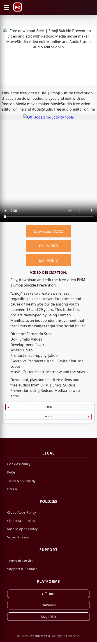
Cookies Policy (18, 464)
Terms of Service (20, 560)
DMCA (12, 488)
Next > (48, 416)
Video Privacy (18, 537)
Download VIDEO (48, 231)
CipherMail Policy (21, 520)
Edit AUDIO (48, 260)
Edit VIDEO (48, 246)
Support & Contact (22, 568)
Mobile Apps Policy (22, 528)
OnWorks (49, 605)
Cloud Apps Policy (21, 512)
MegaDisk (48, 616)
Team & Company (21, 480)
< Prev (48, 407)
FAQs (11, 472)
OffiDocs (48, 594)
